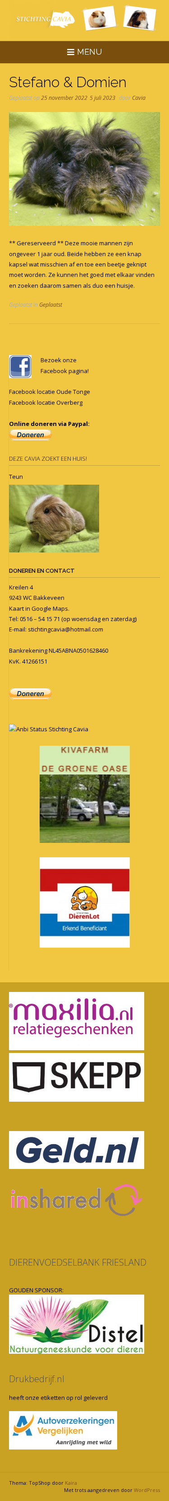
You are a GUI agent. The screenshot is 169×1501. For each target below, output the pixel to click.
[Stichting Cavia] (84, 19)
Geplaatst (50, 305)
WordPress (147, 1490)
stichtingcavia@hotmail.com (65, 629)
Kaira (71, 1482)
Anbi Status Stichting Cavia (52, 729)
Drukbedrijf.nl (36, 1379)
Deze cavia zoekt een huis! (48, 458)
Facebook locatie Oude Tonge (49, 392)
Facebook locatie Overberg (45, 402)
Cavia (139, 98)
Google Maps (50, 608)
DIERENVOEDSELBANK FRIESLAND (77, 1262)
